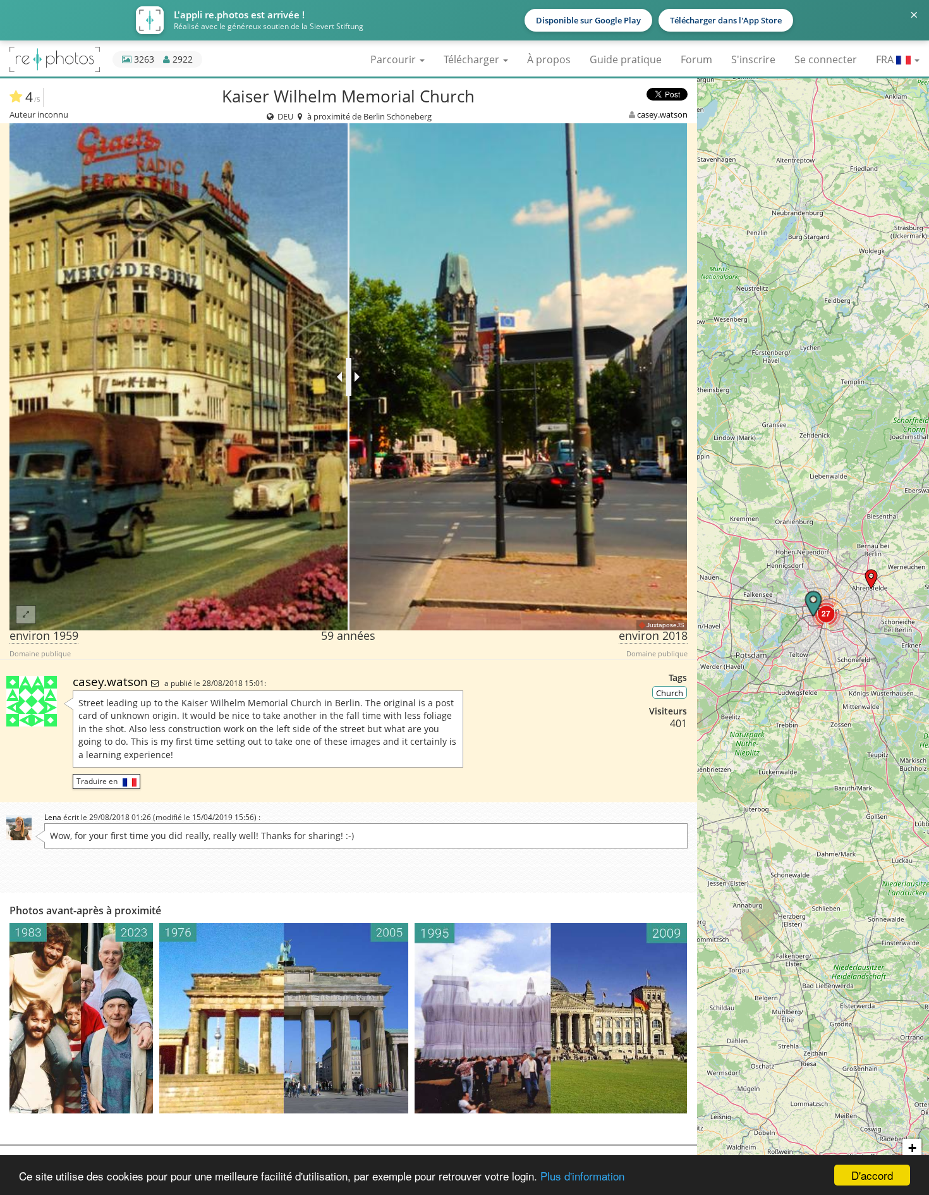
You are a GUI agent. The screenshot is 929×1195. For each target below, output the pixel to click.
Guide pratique (626, 59)
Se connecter (825, 59)
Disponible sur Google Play (588, 20)
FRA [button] (886, 59)
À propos (549, 59)
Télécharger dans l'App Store (726, 20)
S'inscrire (753, 59)
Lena (52, 817)
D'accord (872, 1175)
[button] (871, 579)
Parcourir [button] (394, 59)
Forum (696, 59)
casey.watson (662, 114)
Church (669, 693)
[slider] (348, 377)
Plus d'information (582, 1176)
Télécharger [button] (473, 59)
